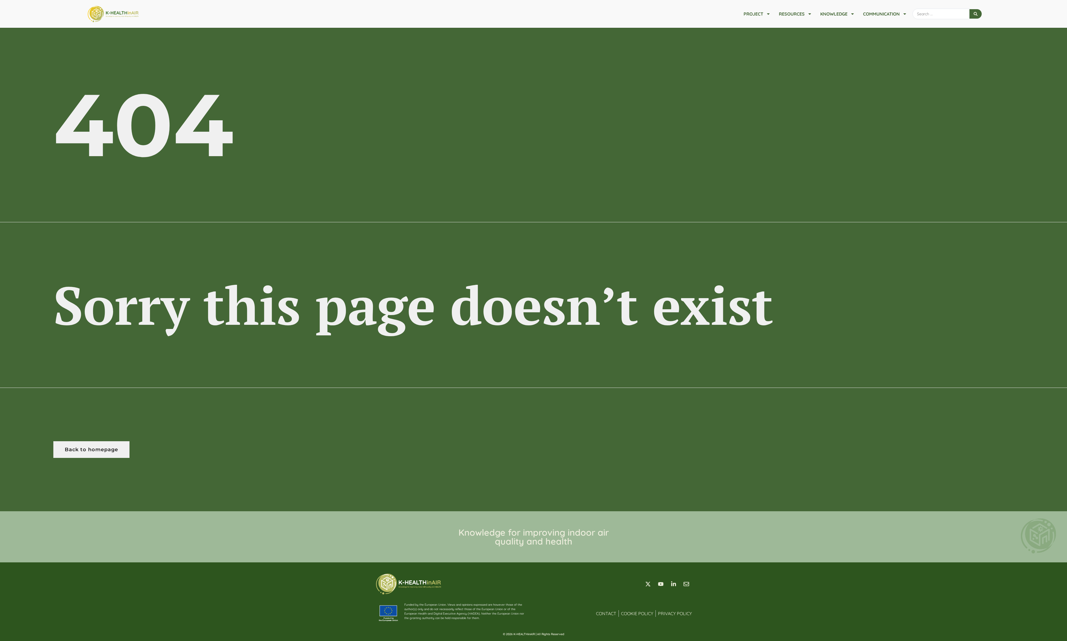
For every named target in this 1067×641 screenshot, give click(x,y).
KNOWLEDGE (833, 14)
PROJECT (753, 14)
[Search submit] (975, 14)
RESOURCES (792, 14)
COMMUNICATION (881, 14)
